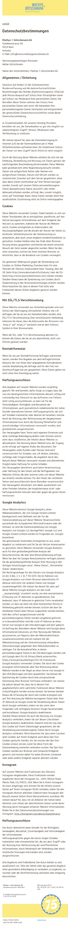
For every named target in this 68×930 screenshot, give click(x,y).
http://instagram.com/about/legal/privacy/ (37, 813)
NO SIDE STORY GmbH (14, 922)
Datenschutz (41, 920)
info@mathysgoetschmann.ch (15, 894)
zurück (5, 23)
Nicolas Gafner (14, 920)
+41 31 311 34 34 (10, 896)
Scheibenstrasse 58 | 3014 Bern (14, 886)
